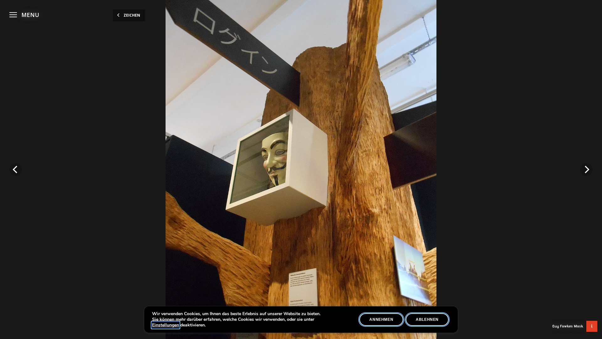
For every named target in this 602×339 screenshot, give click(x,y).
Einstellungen (165, 325)
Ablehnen (427, 319)
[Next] (586, 169)
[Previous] (15, 169)
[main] (301, 169)
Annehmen (381, 319)
